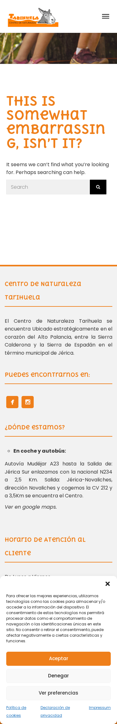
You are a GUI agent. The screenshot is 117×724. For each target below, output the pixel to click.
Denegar (58, 675)
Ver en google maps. (31, 507)
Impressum (100, 707)
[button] (108, 584)
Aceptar (58, 658)
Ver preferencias (58, 693)
